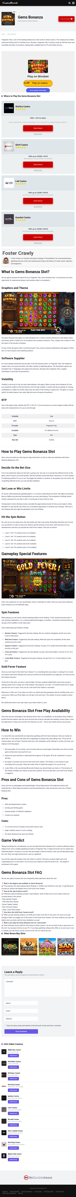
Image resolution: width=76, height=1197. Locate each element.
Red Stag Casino (14, 1142)
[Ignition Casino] (3, 1100)
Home (3, 34)
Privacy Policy (38, 1191)
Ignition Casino (13, 1096)
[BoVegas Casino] (3, 1077)
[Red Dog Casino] (3, 1088)
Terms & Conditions (26, 1191)
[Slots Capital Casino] (3, 1135)
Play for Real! (65, 19)
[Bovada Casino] (3, 1123)
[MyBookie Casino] (3, 1054)
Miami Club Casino (15, 1154)
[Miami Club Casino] (3, 1158)
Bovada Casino (13, 1119)
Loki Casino (21, 181)
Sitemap (20, 1193)
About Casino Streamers (9, 1193)
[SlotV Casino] (7, 153)
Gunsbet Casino (23, 217)
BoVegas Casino (14, 1073)
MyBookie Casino (14, 1050)
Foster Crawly (17, 253)
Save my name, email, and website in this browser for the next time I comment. (34, 1026)
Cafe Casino (12, 1108)
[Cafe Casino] (3, 1111)
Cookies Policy (60, 1191)
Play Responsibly (49, 1191)
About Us (5, 1191)
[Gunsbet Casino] (7, 226)
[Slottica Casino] (7, 115)
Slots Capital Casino (15, 1131)
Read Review (38, 134)
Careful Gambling (14, 1191)
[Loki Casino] (7, 190)
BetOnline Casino (14, 1061)
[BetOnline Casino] (3, 1065)
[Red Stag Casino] (3, 1146)
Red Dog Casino (14, 1085)
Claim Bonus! (38, 128)
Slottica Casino (22, 106)
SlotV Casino (21, 145)
